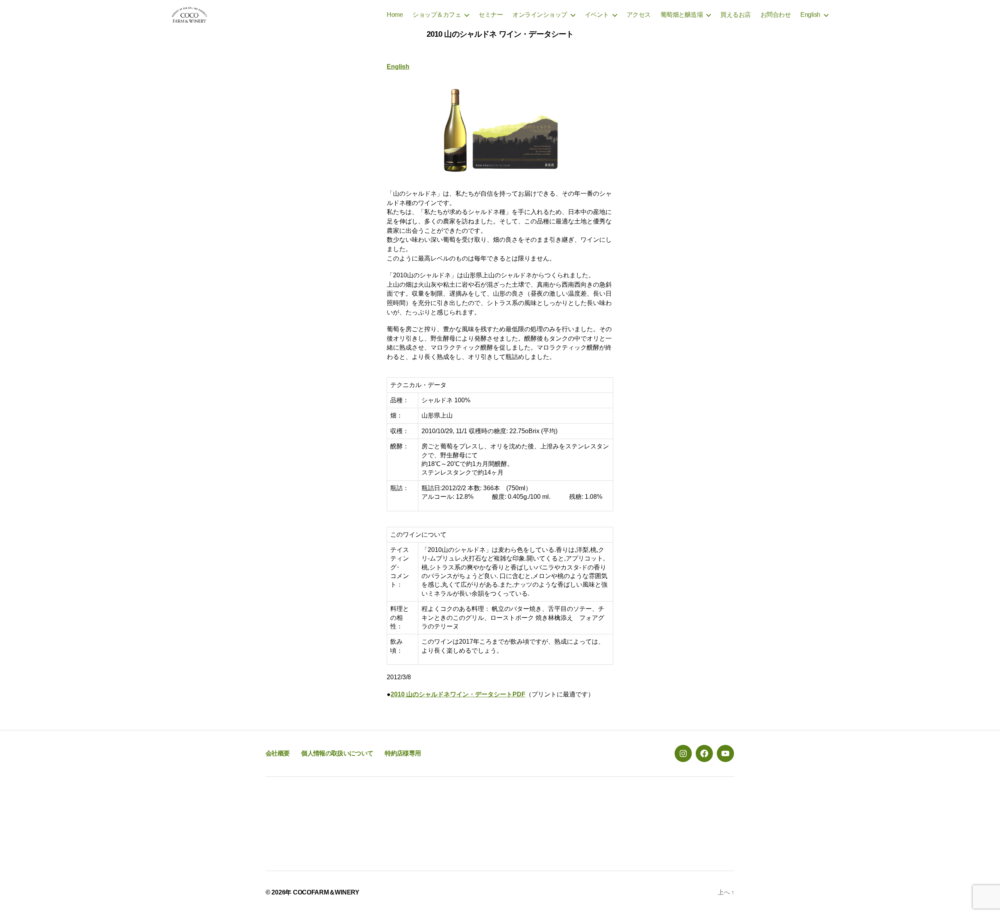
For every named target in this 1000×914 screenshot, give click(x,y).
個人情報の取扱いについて (337, 753)
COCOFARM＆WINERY (326, 892)
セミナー (491, 14)
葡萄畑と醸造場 (682, 14)
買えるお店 (735, 14)
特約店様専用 (403, 753)
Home (395, 14)
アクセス (639, 14)
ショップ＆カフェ (436, 14)
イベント (597, 14)
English (810, 14)
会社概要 (277, 753)
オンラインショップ (539, 14)
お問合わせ (776, 14)
